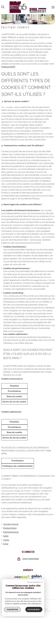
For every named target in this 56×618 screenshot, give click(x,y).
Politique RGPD (8, 67)
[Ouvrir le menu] (53, 7)
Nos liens (47, 611)
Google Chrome (10, 524)
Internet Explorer (11, 532)
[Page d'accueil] (28, 7)
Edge (5, 544)
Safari (5, 536)
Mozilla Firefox (10, 528)
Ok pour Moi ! (34, 609)
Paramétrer (12, 609)
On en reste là (33, 582)
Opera (6, 540)
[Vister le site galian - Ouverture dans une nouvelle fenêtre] (37, 576)
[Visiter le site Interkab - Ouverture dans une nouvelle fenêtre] (22, 576)
